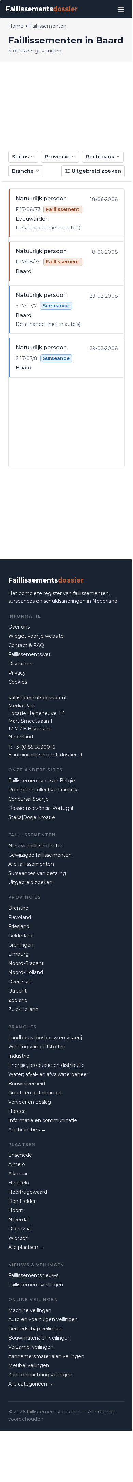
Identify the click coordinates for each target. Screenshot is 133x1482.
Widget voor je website (36, 636)
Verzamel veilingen (31, 1347)
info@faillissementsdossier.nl (48, 755)
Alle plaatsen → (26, 1247)
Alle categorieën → (30, 1384)
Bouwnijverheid (26, 1083)
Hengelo (18, 1183)
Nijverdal (18, 1219)
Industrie (18, 1056)
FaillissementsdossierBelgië (41, 780)
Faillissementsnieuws (33, 1275)
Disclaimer (20, 664)
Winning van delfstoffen (36, 1047)
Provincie (57, 156)
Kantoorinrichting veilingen (40, 1375)
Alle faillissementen (31, 864)
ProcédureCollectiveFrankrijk (42, 790)
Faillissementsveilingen (35, 1285)
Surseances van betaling (37, 873)
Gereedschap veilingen (35, 1329)
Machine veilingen (29, 1310)
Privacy (17, 673)
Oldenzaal (20, 1229)
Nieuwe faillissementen (36, 846)
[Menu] (121, 9)
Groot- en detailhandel (34, 1093)
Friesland (18, 926)
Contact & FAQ (26, 645)
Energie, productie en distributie (46, 1065)
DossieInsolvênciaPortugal (40, 808)
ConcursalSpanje (28, 799)
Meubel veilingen (28, 1365)
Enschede (20, 1155)
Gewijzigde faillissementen (40, 855)
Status (20, 156)
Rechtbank (100, 156)
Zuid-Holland (23, 1009)
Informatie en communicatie (42, 1120)
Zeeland (18, 1000)
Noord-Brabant (26, 963)
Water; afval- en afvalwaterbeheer (48, 1074)
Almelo (16, 1164)
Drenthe (18, 908)
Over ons (19, 627)
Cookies (17, 682)
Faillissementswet (29, 654)
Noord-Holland (25, 972)
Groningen (20, 945)
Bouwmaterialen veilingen (39, 1338)
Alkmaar (18, 1173)
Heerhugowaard (27, 1192)
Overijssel (19, 982)
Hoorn (15, 1210)
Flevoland (19, 917)
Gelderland (21, 936)
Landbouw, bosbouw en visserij (45, 1037)
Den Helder (22, 1201)
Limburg (18, 954)
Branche (23, 171)
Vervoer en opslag (29, 1102)
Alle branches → (27, 1129)
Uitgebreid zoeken (96, 171)
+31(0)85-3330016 (34, 747)
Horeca (17, 1111)
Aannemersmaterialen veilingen (46, 1356)
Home (16, 26)
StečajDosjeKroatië (31, 817)
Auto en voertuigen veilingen (43, 1319)
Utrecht (17, 991)
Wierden (18, 1238)
